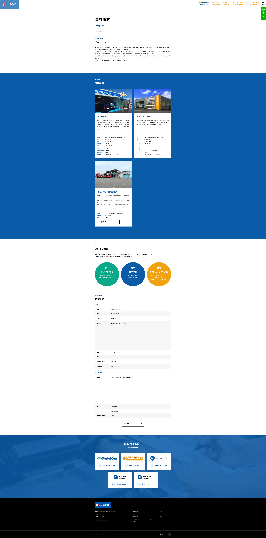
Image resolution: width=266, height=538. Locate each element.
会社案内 (96, 534)
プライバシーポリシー (111, 534)
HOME (96, 31)
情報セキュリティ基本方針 (122, 534)
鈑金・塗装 (135, 516)
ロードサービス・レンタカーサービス (142, 519)
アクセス (98, 521)
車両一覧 (162, 516)
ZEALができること (164, 514)
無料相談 (263, 14)
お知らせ (162, 511)
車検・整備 (135, 511)
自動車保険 (135, 521)
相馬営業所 (102, 222)
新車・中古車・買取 (137, 514)
